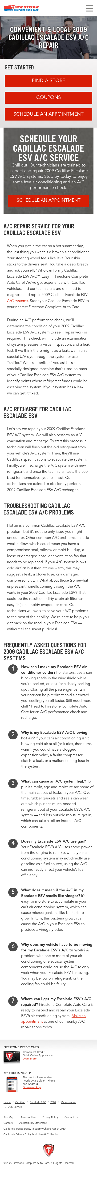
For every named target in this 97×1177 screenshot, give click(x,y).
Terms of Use (28, 1117)
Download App (32, 1087)
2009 (53, 1102)
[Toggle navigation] (89, 8)
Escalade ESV (38, 1102)
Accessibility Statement (33, 1123)
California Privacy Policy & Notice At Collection (31, 1134)
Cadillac (20, 1102)
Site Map (9, 1117)
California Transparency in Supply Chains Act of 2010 (34, 1129)
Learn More (29, 1059)
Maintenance (68, 1102)
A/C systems (17, 301)
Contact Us (71, 1117)
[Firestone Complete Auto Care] (21, 8)
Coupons (48, 97)
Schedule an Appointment (48, 114)
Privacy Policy (50, 1117)
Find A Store (48, 80)
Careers (8, 1123)
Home (7, 1102)
